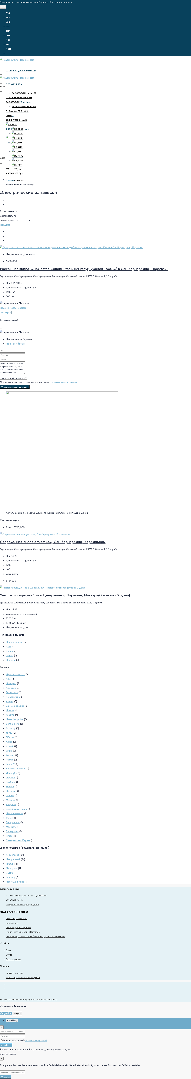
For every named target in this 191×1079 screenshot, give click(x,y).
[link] (71, 247)
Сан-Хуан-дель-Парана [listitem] (18, 840)
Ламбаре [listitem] (10, 782)
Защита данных (13, 959)
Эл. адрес (6, 312)
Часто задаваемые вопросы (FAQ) (23, 977)
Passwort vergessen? (36, 1040)
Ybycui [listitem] (9, 732)
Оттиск (9, 955)
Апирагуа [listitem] (11, 804)
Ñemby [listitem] (9, 759)
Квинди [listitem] (10, 786)
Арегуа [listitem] (9, 701)
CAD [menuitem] (8, 26)
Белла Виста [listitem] (12, 724)
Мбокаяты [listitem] (11, 827)
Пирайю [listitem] (10, 777)
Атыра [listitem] (9, 741)
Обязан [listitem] (10, 737)
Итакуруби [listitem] (11, 773)
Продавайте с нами (17, 111)
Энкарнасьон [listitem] (13, 822)
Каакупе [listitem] (10, 715)
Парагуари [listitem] (11, 868)
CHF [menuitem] (8, 31)
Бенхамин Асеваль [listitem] (16, 768)
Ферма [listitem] (9, 655)
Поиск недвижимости (21, 70)
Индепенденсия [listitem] (14, 813)
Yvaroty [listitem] (9, 818)
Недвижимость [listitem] (14, 642)
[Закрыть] (1, 328)
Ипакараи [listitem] (11, 683)
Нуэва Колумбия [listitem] (14, 719)
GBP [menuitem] (8, 35)
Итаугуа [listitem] (10, 710)
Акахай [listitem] (9, 746)
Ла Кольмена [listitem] (13, 697)
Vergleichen (6, 1013)
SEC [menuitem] (8, 44)
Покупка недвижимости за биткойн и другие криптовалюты (35, 936)
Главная (10, 180)
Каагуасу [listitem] (10, 877)
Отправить (5, 1076)
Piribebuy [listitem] (10, 728)
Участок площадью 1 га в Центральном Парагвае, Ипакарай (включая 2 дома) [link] (65, 595)
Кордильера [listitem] (12, 855)
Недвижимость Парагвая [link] (13, 308)
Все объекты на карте (24, 93)
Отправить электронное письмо (14, 386)
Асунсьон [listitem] (11, 688)
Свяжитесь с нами (16, 120)
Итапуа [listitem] (9, 864)
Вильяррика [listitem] (12, 831)
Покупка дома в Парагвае (18, 927)
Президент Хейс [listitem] (15, 881)
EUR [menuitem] (8, 17)
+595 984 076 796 (14, 900)
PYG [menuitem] (8, 13)
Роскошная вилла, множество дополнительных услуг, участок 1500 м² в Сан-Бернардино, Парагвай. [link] (84, 268)
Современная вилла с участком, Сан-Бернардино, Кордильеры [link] (52, 541)
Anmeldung (6, 1045)
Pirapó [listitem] (9, 836)
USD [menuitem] (8, 22)
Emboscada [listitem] (12, 692)
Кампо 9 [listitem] (10, 764)
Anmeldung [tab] (12, 1020)
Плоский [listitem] (10, 660)
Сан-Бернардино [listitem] (15, 706)
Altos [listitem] (8, 679)
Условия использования (64, 382)
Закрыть (17, 1013)
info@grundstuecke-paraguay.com (22, 904)
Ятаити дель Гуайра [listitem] (16, 809)
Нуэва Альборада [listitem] (15, 674)
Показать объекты (15, 343)
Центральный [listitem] (13, 859)
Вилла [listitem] (9, 651)
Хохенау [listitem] (10, 755)
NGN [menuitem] (8, 49)
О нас (9, 115)
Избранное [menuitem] (19, 180)
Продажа (5, 224)
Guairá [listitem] (9, 872)
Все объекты (14, 84)
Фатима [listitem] (10, 795)
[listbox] (15, 220)
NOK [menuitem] (8, 40)
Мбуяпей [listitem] (10, 800)
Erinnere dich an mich (14, 1040)
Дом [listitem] (8, 646)
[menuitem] (98, 53)
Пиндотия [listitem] (11, 791)
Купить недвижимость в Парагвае (23, 932)
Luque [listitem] (9, 750)
